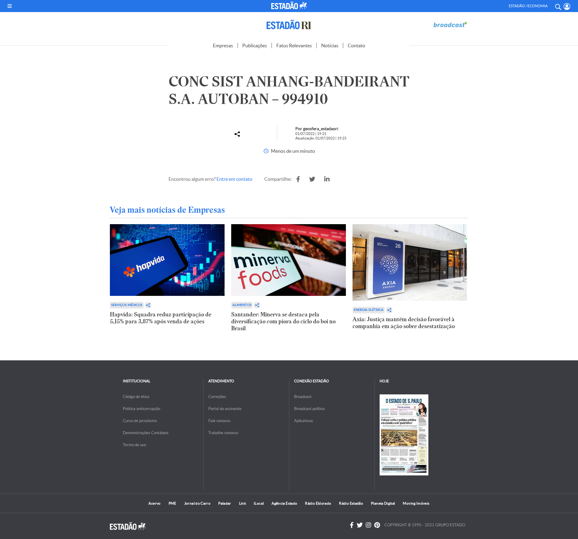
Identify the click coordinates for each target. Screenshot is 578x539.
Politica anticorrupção (141, 408)
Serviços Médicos (126, 305)
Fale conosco (219, 420)
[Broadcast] (450, 24)
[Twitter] (360, 525)
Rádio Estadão (351, 503)
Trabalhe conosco (223, 433)
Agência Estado (284, 503)
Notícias (329, 45)
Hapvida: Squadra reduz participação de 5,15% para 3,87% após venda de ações (160, 318)
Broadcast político (309, 408)
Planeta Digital (383, 503)
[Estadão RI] (289, 25)
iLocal (259, 503)
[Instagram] (368, 525)
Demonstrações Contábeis (146, 433)
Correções (217, 396)
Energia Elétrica (369, 310)
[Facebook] (352, 525)
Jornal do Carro (197, 503)
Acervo (154, 503)
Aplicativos (303, 420)
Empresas (223, 45)
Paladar (224, 503)
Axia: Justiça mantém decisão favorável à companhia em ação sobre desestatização (404, 323)
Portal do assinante (224, 408)
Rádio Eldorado (318, 503)
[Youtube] (377, 525)
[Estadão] (290, 5)
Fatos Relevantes (294, 45)
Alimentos (241, 305)
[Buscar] (557, 6)
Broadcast (303, 396)
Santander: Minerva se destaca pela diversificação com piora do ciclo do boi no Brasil (283, 321)
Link (242, 503)
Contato (356, 45)
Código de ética (136, 396)
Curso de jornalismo (140, 420)
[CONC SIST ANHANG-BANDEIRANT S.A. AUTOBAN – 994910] (298, 179)
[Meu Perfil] (567, 6)
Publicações (254, 45)
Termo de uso (134, 445)
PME (172, 503)
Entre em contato (234, 179)
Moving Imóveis (416, 503)
